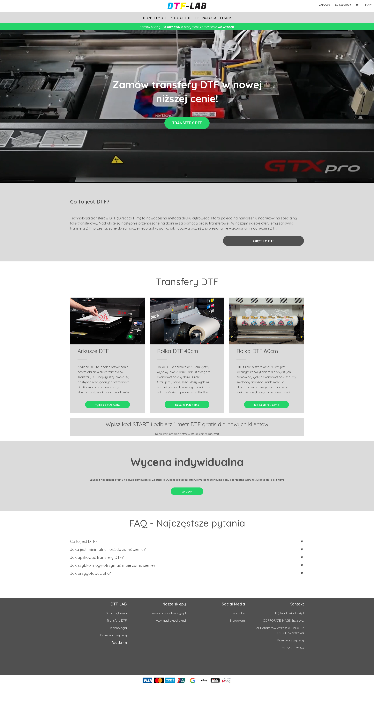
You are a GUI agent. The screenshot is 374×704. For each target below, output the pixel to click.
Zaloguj (324, 4)
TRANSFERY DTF (187, 123)
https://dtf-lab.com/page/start (200, 433)
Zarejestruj (343, 4)
